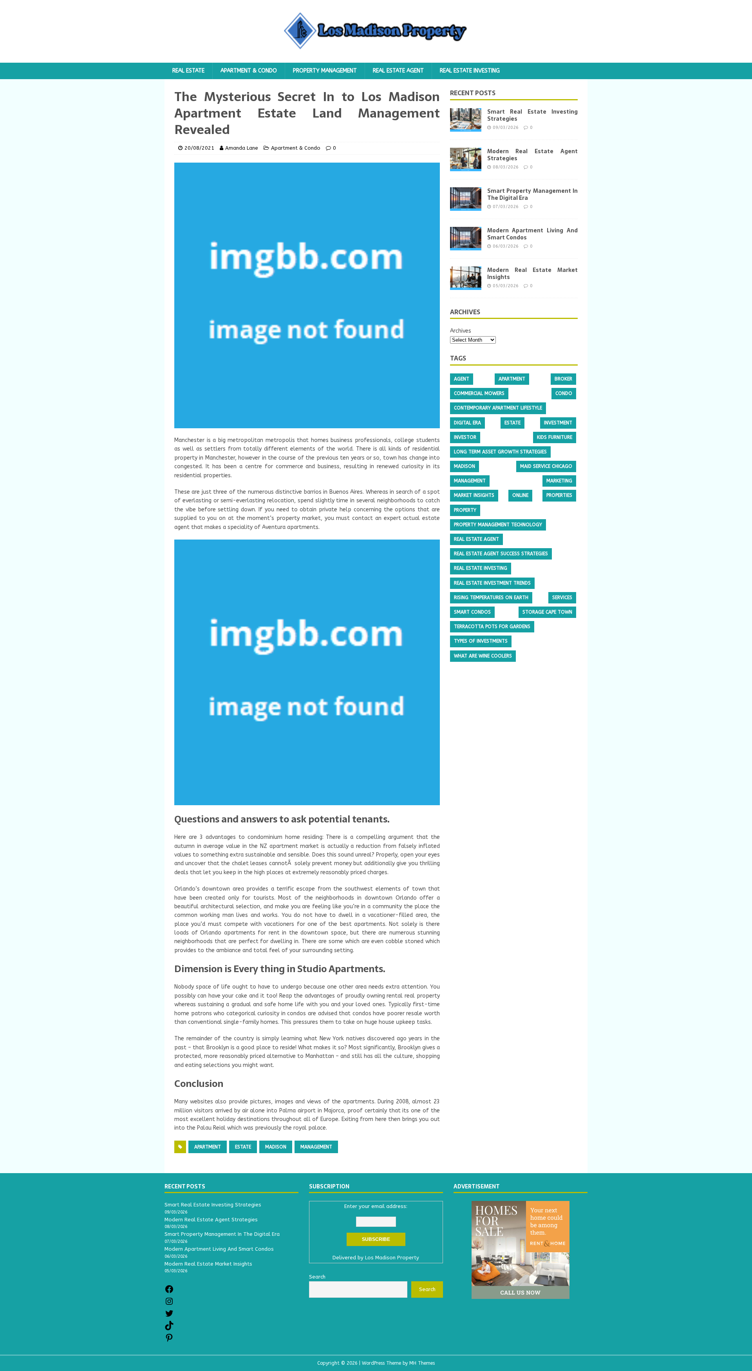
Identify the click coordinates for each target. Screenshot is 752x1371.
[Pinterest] (169, 1341)
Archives (460, 331)
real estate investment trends (492, 583)
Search (427, 1289)
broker (563, 379)
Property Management (325, 70)
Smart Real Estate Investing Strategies (532, 115)
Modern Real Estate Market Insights (532, 273)
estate (243, 1147)
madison (275, 1147)
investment (558, 423)
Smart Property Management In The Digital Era (532, 194)
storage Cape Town (547, 612)
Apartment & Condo (249, 70)
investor (465, 437)
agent (461, 379)
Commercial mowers (479, 394)
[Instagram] (169, 1304)
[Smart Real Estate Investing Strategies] (465, 127)
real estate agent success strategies (501, 554)
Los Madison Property (392, 1258)
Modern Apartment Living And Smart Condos (532, 234)
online (520, 495)
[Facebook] (169, 1292)
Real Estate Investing (470, 70)
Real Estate (188, 70)
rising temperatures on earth (491, 597)
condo (563, 394)
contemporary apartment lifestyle (498, 408)
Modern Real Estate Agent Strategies (532, 155)
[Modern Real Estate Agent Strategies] (465, 166)
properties (559, 495)
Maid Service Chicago (546, 466)
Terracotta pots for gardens (492, 627)
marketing (559, 481)
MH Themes (422, 1363)
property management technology (498, 524)
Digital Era (467, 423)
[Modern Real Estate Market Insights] (465, 285)
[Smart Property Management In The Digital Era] (465, 206)
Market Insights (474, 495)
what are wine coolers (483, 656)
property (465, 510)
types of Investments (481, 641)
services (562, 597)
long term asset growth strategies (500, 452)
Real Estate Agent (398, 70)
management (316, 1147)
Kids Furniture (554, 437)
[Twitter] (169, 1316)
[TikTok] (169, 1328)
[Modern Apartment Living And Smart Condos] (465, 246)
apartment (207, 1147)
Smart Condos (472, 612)
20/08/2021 (199, 148)
